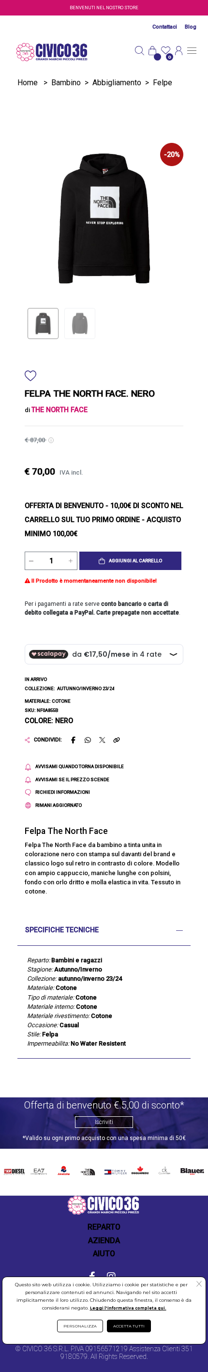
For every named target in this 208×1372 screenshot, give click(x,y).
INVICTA (64, 1168)
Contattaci (164, 27)
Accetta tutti (129, 1326)
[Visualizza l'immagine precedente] (171, 218)
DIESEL (14, 1168)
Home (27, 82)
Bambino (66, 82)
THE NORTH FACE (89, 1170)
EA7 (38, 1168)
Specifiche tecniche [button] (62, 930)
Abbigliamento (116, 82)
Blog (190, 27)
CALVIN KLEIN (163, 1170)
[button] (130, 561)
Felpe (162, 82)
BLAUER (191, 1168)
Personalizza (80, 1326)
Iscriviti (104, 1122)
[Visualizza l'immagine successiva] (36, 218)
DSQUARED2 (139, 1168)
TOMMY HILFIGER (114, 1170)
